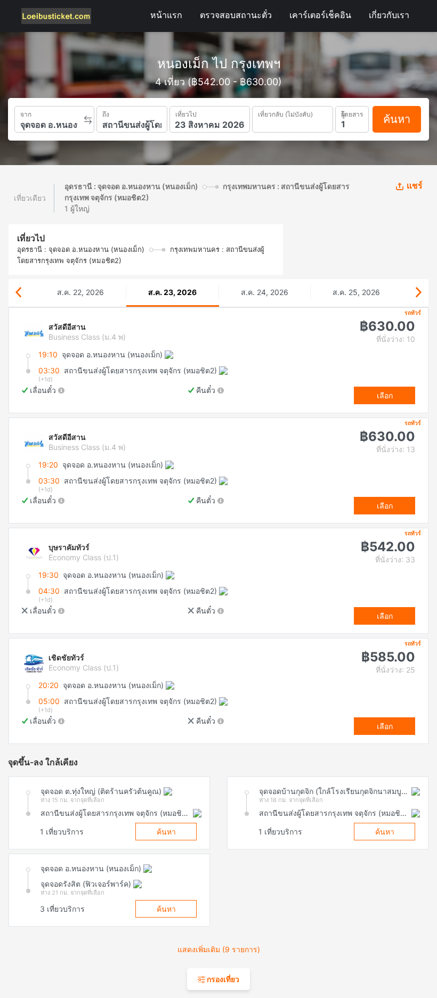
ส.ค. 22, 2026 (80, 292)
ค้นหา (396, 119)
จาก (25, 113)
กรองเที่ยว (222, 979)
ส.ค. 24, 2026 (264, 292)
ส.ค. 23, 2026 (172, 292)
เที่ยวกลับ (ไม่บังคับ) (285, 113)
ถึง (105, 113)
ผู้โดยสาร (352, 113)
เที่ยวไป (186, 113)
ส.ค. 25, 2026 (356, 292)
